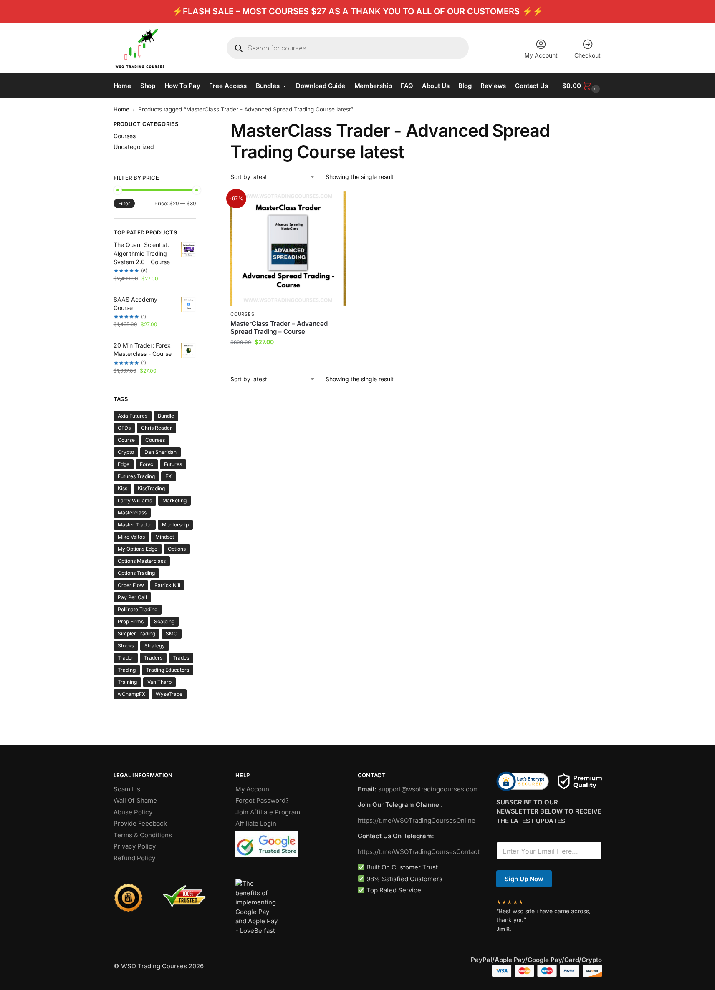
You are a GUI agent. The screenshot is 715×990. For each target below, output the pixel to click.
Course (126, 440)
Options (177, 549)
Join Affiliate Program (267, 812)
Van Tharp (159, 682)
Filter (124, 203)
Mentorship (175, 524)
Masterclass (132, 512)
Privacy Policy (135, 846)
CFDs (124, 428)
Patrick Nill (167, 585)
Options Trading (136, 573)
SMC (171, 633)
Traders (153, 658)
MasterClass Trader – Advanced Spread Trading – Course (279, 328)
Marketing (174, 500)
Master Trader (135, 524)
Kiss (122, 488)
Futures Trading (136, 476)
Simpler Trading (136, 633)
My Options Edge (137, 549)
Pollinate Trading (137, 609)
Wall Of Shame (135, 800)
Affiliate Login (255, 823)
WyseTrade (169, 694)
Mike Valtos (131, 537)
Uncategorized (134, 146)
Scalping (164, 621)
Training (127, 682)
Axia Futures (132, 416)
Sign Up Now (524, 879)
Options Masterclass (142, 561)
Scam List (128, 789)
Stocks (126, 645)
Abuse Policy (133, 812)
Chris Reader (156, 428)
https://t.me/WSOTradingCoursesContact (419, 852)
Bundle (166, 416)
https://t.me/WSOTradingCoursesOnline (416, 820)
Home (121, 109)
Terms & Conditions (143, 835)
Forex (147, 464)
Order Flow (131, 585)
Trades (181, 658)
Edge (123, 464)
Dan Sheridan (160, 452)
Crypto (126, 452)
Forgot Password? (262, 800)
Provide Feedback (140, 823)
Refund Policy (134, 858)
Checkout (587, 55)
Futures (173, 464)
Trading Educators (167, 670)
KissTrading (151, 488)
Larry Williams (135, 500)
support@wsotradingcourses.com (428, 789)
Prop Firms (131, 621)
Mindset (164, 537)
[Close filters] (198, 125)
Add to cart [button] (288, 359)
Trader (126, 658)
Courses (242, 314)
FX (168, 476)
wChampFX (131, 694)
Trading (127, 670)
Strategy (154, 645)
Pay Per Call (132, 597)
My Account (541, 55)
